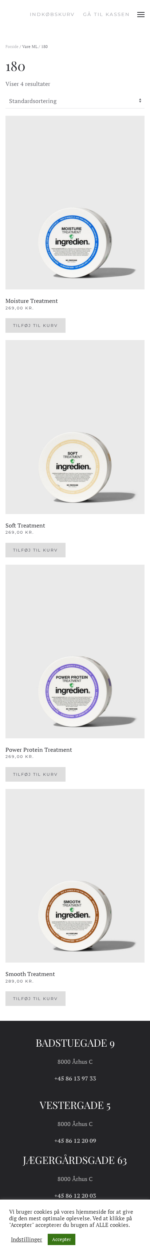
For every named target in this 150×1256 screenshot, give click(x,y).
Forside (12, 46)
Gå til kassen (106, 14)
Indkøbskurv (52, 14)
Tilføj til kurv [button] (35, 325)
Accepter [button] (61, 1239)
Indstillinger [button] (26, 1239)
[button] (141, 14)
